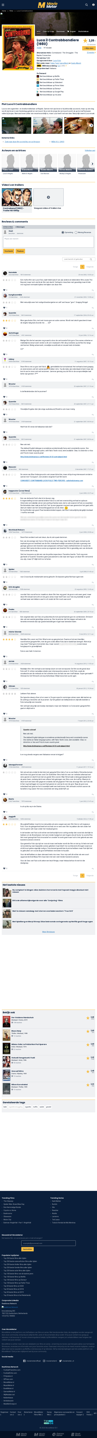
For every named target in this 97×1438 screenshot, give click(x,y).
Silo (53, 1207)
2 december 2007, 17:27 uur (84, 469)
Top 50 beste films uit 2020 (14, 1286)
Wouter (12, 384)
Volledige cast (90, 150)
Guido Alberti (76, 63)
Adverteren (28, 1412)
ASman (12, 686)
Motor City (7, 1220)
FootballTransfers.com (12, 1370)
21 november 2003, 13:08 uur (83, 297)
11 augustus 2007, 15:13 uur (84, 361)
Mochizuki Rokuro (17, 530)
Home (4, 11)
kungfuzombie (15, 295)
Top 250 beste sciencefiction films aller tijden (20, 1261)
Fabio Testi (55, 63)
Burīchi (54, 1204)
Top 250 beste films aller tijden (15, 1258)
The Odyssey (8, 1201)
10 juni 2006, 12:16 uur (86, 335)
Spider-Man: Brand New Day (14, 1204)
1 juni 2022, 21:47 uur (86, 801)
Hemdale (13, 272)
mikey (11, 359)
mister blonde (15, 632)
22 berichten (8, 227)
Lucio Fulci (57, 61)
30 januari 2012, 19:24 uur (84, 688)
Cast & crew (48, 31)
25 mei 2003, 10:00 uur (85, 275)
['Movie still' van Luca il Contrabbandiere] (16, 125)
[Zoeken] (86, 4)
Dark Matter (56, 1201)
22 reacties (90, 52)
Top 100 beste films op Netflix (15, 1277)
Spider (12, 569)
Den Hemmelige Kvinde (12, 1207)
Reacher (55, 1210)
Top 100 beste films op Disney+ (15, 1280)
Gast (11, 231)
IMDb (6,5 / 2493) (57, 142)
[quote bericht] (93, 290)
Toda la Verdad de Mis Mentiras (63, 1223)
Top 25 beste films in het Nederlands (17, 1295)
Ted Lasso (56, 1220)
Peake (11, 609)
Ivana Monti (64, 63)
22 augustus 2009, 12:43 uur (84, 589)
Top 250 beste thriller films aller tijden (17, 1264)
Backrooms (8, 1213)
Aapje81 (12, 816)
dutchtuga (13, 333)
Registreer (4, 1412)
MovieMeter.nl (9, 1382)
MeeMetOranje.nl (10, 1404)
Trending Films (8, 1198)
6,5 (61, 66)
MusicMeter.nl (9, 1385)
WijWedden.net (9, 1395)
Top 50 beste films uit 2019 (14, 1292)
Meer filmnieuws (48, 932)
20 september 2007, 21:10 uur (83, 386)
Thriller (39, 48)
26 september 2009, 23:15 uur (83, 612)
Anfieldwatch (8, 1401)
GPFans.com (8, 1379)
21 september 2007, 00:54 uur (83, 421)
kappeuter (13, 491)
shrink (11, 661)
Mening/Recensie (84, 232)
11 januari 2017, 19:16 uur (84, 767)
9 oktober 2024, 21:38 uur (85, 819)
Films (11, 11)
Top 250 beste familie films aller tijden (18, 1267)
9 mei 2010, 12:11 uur (86, 634)
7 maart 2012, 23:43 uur (85, 721)
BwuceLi (12, 467)
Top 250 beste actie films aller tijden (17, 1271)
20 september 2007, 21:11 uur (83, 404)
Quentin (12, 313)
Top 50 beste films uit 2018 (14, 1289)
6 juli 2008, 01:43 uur (86, 571)
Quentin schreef (29, 730)
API (95, 1413)
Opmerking (69, 232)
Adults (54, 1213)
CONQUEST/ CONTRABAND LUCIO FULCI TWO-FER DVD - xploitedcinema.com (51, 481)
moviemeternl (51, 1361)
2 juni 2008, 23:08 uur (86, 532)
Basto (11, 799)
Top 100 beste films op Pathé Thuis (17, 1283)
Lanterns (55, 1216)
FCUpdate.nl (8, 1376)
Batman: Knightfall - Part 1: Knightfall (17, 1223)
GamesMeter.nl (9, 1391)
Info (38, 31)
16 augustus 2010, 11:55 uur (84, 664)
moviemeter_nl (68, 1361)
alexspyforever (16, 765)
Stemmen (60, 31)
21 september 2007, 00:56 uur (83, 439)
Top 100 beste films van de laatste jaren (18, 1274)
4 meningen (20, 227)
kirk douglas (14, 587)
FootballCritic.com (10, 1373)
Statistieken (83, 31)
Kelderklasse (8, 1398)
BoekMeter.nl (8, 1388)
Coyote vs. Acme (10, 1210)
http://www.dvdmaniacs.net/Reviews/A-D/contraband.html (43, 457)
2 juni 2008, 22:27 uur (86, 493)
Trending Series (57, 1198)
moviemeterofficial (33, 1361)
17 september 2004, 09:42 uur (83, 315)
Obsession (7, 1216)
